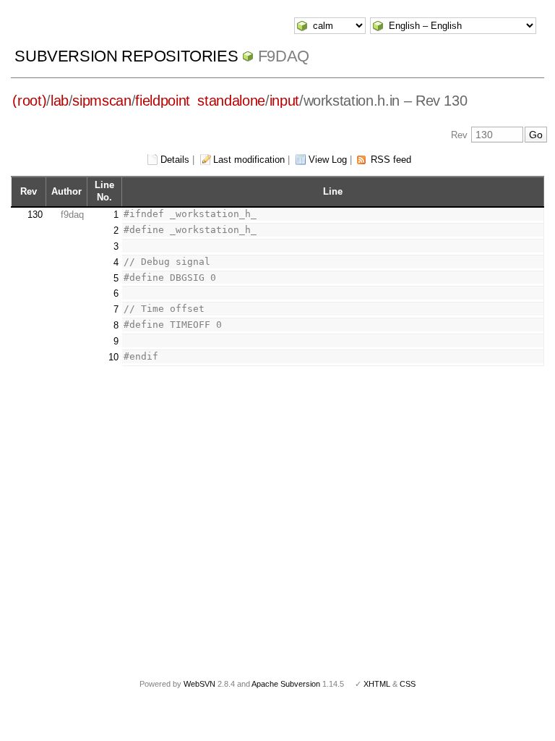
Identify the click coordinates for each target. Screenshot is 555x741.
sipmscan (101, 101)
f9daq (283, 56)
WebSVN (199, 683)
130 (35, 214)
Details (174, 159)
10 (113, 357)
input (284, 101)
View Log (328, 159)
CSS (408, 683)
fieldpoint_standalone (200, 101)
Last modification (249, 159)
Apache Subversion (285, 683)
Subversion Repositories (126, 56)
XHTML (376, 683)
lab (60, 101)
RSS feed (391, 159)
